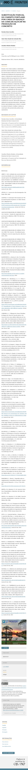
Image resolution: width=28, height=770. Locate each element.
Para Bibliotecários (6, 746)
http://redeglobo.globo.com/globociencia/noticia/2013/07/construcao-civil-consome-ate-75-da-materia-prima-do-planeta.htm (13, 205)
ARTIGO (6, 648)
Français (4, 729)
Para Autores (5, 744)
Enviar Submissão (8, 753)
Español (4, 727)
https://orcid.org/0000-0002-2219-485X (8, 42)
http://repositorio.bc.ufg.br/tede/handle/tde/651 (13, 580)
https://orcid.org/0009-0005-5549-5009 (8, 35)
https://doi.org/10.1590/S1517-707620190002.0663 (13, 475)
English (4, 725)
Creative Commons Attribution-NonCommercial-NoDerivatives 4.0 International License (13, 687)
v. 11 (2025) (13, 11)
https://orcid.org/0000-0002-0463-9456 (8, 49)
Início (3, 11)
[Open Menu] (1, 3)
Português (4, 732)
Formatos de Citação (10, 713)
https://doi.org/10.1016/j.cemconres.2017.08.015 (13, 486)
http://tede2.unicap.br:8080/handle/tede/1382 (12, 187)
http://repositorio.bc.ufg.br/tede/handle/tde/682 (13, 596)
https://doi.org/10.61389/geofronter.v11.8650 (12, 56)
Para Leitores (5, 742)
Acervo (8, 11)
